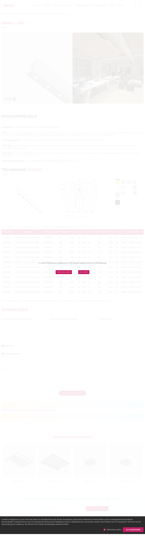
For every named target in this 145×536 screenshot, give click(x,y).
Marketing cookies (114, 530)
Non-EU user (63, 272)
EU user (84, 272)
